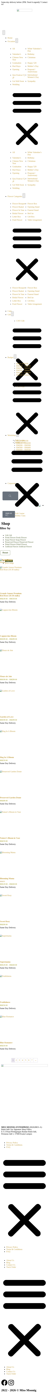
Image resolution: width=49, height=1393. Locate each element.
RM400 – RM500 (23, 373)
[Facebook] (4, 1382)
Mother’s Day (33, 66)
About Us (10, 1260)
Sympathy (32, 81)
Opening (15, 69)
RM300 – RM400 (23, 370)
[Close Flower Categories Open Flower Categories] (24, 195)
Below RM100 (22, 364)
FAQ (8, 1147)
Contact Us (10, 1265)
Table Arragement (35, 220)
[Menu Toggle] (4, 32)
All (13, 49)
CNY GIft (20, 321)
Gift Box (31, 217)
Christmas (31, 57)
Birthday (31, 54)
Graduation (16, 63)
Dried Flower (21, 544)
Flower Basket (18, 207)
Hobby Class (20, 442)
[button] (27, 118)
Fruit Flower (17, 220)
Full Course (19, 440)
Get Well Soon (18, 81)
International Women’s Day (33, 76)
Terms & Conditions (14, 1145)
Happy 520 (32, 63)
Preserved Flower (26, 542)
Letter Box (16, 217)
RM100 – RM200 (23, 366)
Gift (10, 535)
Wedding (15, 84)
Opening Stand (33, 207)
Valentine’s (16, 54)
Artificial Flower (25, 547)
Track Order (11, 1267)
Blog (8, 1263)
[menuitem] (41, 505)
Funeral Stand (33, 210)
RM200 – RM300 (23, 368)
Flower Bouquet (18, 204)
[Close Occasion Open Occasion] (16, 40)
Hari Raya (16, 66)
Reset (5, 553)
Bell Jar (31, 213)
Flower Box (32, 204)
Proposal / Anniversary (32, 70)
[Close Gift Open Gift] (12, 314)
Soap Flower (21, 540)
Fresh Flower (21, 537)
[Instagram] (11, 1382)
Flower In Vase (18, 210)
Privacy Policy (12, 1143)
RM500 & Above (23, 375)
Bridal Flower (17, 213)
